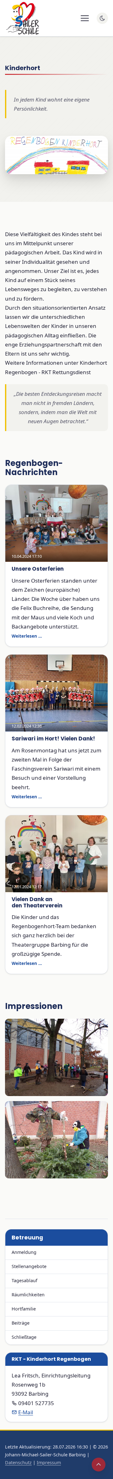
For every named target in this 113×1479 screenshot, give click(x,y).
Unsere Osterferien (38, 569)
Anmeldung (24, 1252)
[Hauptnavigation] (85, 18)
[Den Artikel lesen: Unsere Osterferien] (56, 523)
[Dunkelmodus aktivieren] (102, 18)
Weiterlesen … (27, 636)
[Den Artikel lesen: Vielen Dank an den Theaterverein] (56, 853)
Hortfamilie (24, 1309)
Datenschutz (18, 1462)
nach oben (98, 1464)
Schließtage (24, 1337)
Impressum (49, 1462)
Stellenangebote (29, 1266)
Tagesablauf (24, 1280)
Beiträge (21, 1323)
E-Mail (25, 1412)
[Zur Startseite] (22, 18)
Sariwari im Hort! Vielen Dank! (53, 738)
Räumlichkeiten (28, 1295)
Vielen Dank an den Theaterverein (37, 902)
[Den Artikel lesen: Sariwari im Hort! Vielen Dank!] (56, 693)
